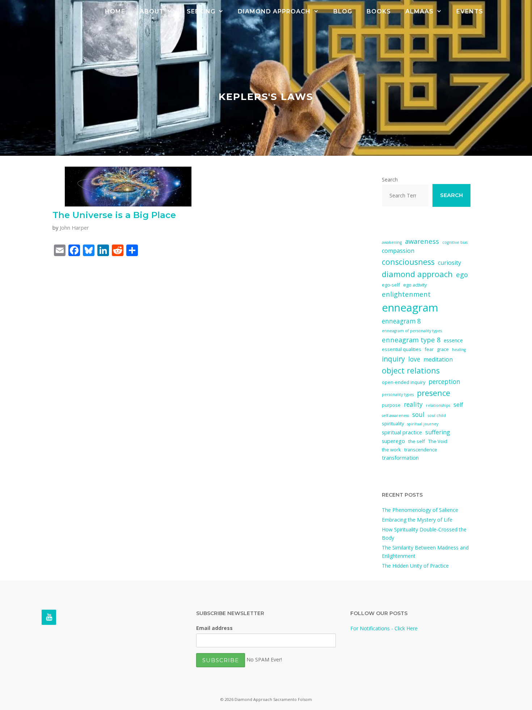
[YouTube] (49, 617)
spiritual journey (422, 423)
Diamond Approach (274, 11)
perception (444, 381)
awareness (422, 241)
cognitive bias (455, 242)
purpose (391, 405)
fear (429, 349)
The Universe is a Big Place (114, 215)
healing (459, 349)
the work (391, 449)
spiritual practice (402, 432)
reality (413, 404)
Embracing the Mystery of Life (417, 519)
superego (393, 440)
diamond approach (417, 274)
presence (433, 393)
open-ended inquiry (403, 382)
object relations (411, 370)
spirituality (393, 423)
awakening (392, 242)
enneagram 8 (401, 321)
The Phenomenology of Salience (420, 509)
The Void (437, 441)
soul (418, 414)
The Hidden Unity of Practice (415, 565)
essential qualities (401, 349)
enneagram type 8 (411, 339)
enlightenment (406, 293)
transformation (400, 457)
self (458, 405)
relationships (438, 405)
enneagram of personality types (412, 330)
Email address (214, 628)
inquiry (393, 359)
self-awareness (395, 415)
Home (115, 11)
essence (453, 340)
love (414, 359)
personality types (398, 394)
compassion (398, 251)
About (152, 11)
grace (443, 349)
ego (462, 274)
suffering (437, 432)
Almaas (419, 11)
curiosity (449, 263)
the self (416, 441)
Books (379, 11)
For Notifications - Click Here (384, 628)
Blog (342, 11)
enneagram (410, 307)
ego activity (415, 284)
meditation (438, 359)
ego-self (391, 284)
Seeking (201, 11)
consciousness (408, 261)
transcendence (420, 449)
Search (390, 179)
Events (469, 11)
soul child (437, 415)
